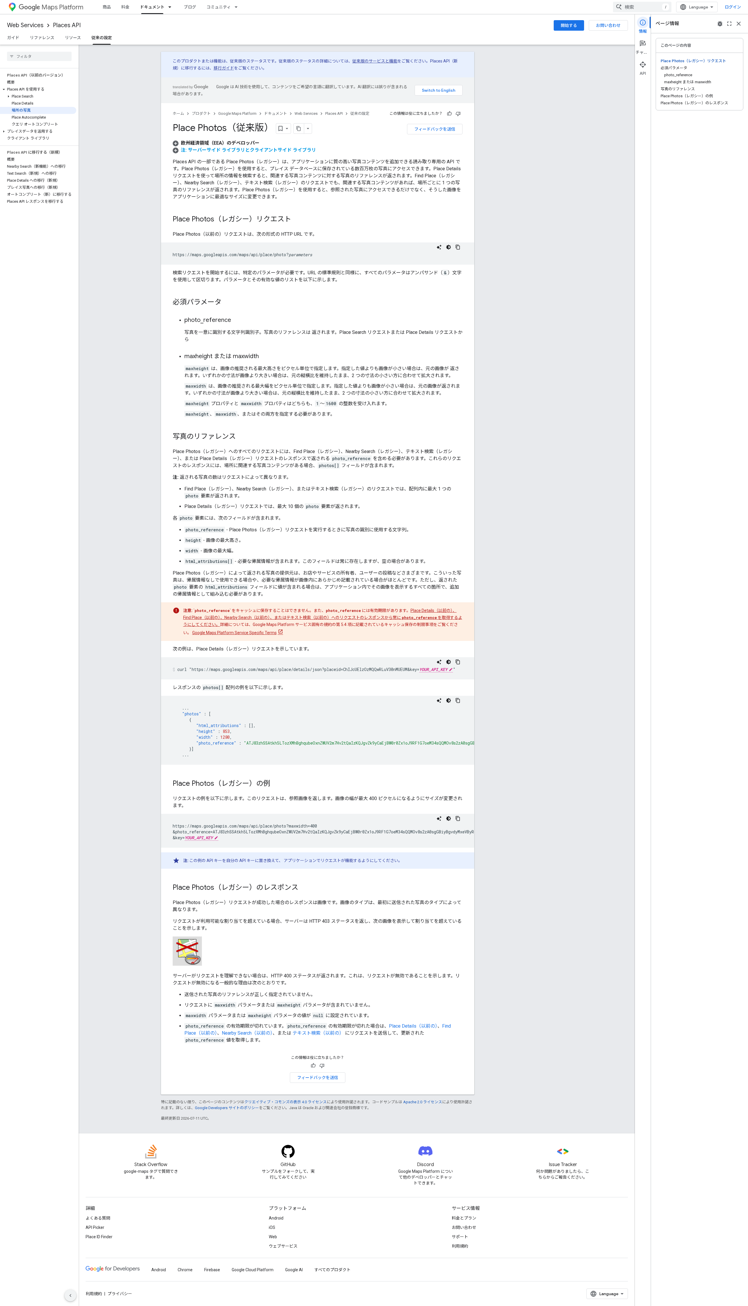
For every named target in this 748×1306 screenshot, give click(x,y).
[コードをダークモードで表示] (448, 247)
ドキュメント (152, 7)
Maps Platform (62, 7)
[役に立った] (449, 113)
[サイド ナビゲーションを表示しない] (70, 1295)
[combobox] (642, 7)
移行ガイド (224, 68)
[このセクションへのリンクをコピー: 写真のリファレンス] (241, 436)
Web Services (25, 25)
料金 (125, 7)
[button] (38, 89)
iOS (272, 1227)
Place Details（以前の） (413, 1026)
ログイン (733, 7)
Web (273, 1236)
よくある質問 (98, 1218)
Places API (67, 25)
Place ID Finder (99, 1236)
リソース (73, 37)
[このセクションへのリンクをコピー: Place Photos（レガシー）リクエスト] (297, 219)
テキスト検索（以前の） (318, 1033)
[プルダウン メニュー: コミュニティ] (238, 7)
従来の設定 (101, 37)
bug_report (719, 23)
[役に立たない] (458, 113)
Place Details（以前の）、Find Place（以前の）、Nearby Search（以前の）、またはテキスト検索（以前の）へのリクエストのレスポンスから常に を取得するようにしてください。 (322, 617)
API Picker (95, 1227)
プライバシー (120, 1293)
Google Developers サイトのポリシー (227, 1108)
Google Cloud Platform (252, 1269)
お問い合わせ (608, 25)
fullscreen (729, 23)
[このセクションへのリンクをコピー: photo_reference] (237, 320)
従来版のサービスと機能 (374, 61)
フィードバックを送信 (434, 129)
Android (276, 1218)
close (738, 23)
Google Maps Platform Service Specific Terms (234, 632)
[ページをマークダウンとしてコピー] (299, 128)
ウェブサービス (283, 1246)
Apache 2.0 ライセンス (422, 1102)
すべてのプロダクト (332, 1269)
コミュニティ (219, 7)
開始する (569, 25)
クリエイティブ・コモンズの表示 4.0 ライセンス (285, 1102)
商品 (107, 7)
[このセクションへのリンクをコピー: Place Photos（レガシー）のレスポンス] (304, 888)
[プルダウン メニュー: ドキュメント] (172, 7)
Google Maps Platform (237, 113)
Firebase (212, 1269)
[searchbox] (39, 56)
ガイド (13, 37)
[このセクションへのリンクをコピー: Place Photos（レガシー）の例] (276, 784)
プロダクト (201, 113)
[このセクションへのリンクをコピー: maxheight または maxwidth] (265, 356)
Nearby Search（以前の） (247, 1033)
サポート (460, 1236)
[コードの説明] (439, 247)
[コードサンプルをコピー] (458, 247)
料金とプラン (464, 1218)
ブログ (190, 7)
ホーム (178, 113)
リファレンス (42, 37)
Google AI (294, 1269)
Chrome (185, 1269)
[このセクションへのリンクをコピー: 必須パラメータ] (227, 302)
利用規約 (460, 1246)
